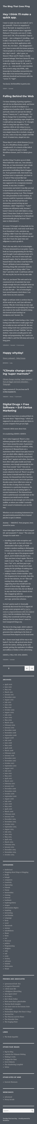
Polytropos (8, 1009)
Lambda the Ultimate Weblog (15, 1054)
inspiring (8, 910)
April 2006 (8, 809)
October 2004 (9, 855)
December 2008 (10, 730)
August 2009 (9, 712)
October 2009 (9, 710)
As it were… (9, 996)
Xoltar (7, 1067)
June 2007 (8, 773)
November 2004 (10, 852)
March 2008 (9, 750)
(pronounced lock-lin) (13, 984)
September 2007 (10, 766)
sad (6, 953)
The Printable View (11, 1019)
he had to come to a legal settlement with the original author (18, 611)
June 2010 (8, 705)
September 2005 (10, 827)
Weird (7, 969)
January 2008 (9, 756)
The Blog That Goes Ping (16, 6)
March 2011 (9, 692)
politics (7, 943)
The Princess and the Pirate (14, 1017)
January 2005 (9, 847)
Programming (10, 946)
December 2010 (10, 697)
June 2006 (8, 804)
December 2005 (10, 819)
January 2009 (9, 728)
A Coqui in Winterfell (12, 986)
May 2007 (8, 776)
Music (7, 933)
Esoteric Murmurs (11, 1082)
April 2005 (8, 839)
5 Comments (20, 345)
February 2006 (10, 814)
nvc (6, 938)
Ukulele (7, 964)
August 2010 (9, 700)
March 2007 (9, 781)
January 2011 (9, 695)
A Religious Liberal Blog (13, 991)
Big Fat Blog (9, 1052)
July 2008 (8, 740)
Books (7, 875)
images (7, 905)
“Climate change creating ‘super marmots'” (18, 372)
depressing (8, 885)
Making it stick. (10, 1057)
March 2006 (9, 811)
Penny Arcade (9, 1099)
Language (8, 918)
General (11, 88)
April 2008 (8, 748)
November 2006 (10, 791)
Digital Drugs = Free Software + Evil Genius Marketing (17, 407)
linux (6, 920)
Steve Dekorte (10, 1062)
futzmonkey (9, 892)
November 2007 (10, 761)
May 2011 (8, 689)
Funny (7, 890)
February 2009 (10, 725)
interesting (9, 913)
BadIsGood (8, 870)
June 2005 (8, 834)
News (11, 396)
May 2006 (8, 806)
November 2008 (10, 733)
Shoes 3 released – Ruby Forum (14, 358)
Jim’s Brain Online (11, 999)
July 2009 (8, 715)
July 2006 (8, 801)
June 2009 (8, 717)
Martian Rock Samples (13, 1004)
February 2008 (10, 753)
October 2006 (9, 794)
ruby (11, 363)
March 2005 (9, 842)
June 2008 (8, 743)
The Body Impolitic (11, 1037)
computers (8, 880)
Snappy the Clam (11, 1059)
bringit (7, 877)
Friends (7, 887)
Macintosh (8, 925)
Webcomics (9, 966)
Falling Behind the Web (18, 96)
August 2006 (9, 799)
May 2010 (8, 707)
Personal (8, 941)
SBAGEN (30, 441)
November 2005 (10, 822)
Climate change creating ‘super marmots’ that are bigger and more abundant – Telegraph (18, 381)
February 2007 (10, 783)
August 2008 (9, 738)
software (8, 961)
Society (7, 958)
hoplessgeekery (10, 903)
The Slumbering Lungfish (14, 1064)
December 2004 (10, 850)
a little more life (10, 989)
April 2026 (8, 684)
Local (6, 923)
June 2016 (8, 687)
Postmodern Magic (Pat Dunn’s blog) (18, 1012)
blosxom (27, 127)
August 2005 (9, 829)
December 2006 (10, 789)
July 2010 (8, 702)
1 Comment (18, 396)
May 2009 (8, 720)
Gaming (7, 895)
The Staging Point (11, 1022)
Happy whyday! (13, 352)
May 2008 (8, 745)
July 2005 (8, 832)
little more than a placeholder (15, 1001)
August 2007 (9, 768)
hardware (8, 900)
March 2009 (9, 722)
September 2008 (10, 735)
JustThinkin (9, 915)
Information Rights (11, 908)
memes (7, 928)
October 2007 (9, 763)
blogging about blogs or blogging (16, 872)
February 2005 (10, 844)
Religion (8, 948)
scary (6, 956)
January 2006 (9, 816)
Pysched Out (9, 1014)
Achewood (8, 1097)
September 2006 (11, 796)
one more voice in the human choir (17, 1006)
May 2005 (8, 837)
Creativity (8, 882)
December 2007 (10, 758)
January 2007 (9, 786)
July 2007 (8, 771)
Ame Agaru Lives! (11, 994)
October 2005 (9, 824)
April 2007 (8, 778)
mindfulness (9, 931)
